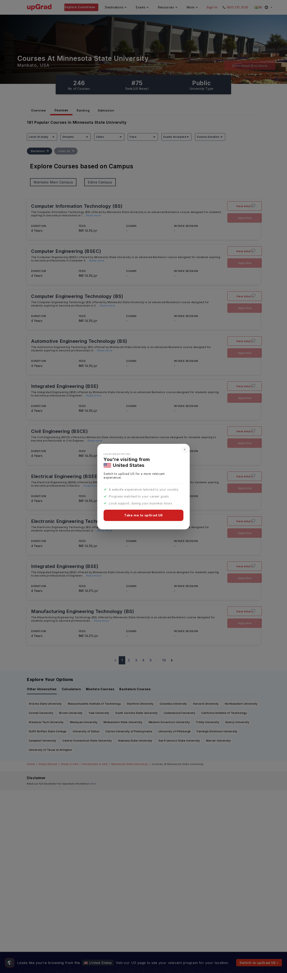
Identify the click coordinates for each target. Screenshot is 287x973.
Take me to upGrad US (143, 515)
